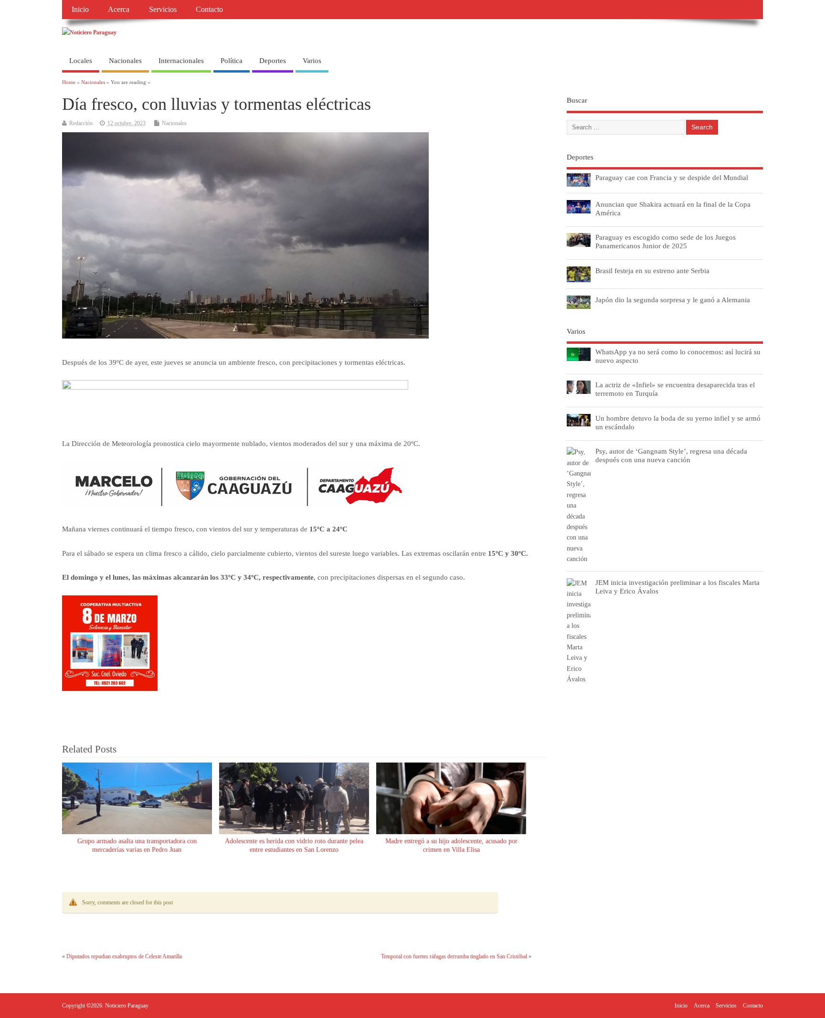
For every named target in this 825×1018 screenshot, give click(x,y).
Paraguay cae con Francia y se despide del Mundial (671, 177)
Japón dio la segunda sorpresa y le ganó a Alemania (672, 300)
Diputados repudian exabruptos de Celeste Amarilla (124, 956)
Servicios (163, 9)
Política (232, 60)
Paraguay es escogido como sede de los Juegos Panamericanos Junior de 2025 (665, 241)
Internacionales (181, 60)
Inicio (80, 9)
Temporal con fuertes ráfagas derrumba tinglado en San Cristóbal (454, 956)
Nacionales (125, 60)
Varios (312, 60)
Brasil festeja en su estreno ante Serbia (652, 270)
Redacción (81, 123)
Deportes (272, 60)
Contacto (209, 9)
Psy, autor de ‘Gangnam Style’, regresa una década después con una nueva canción (671, 455)
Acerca (118, 9)
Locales (80, 60)
